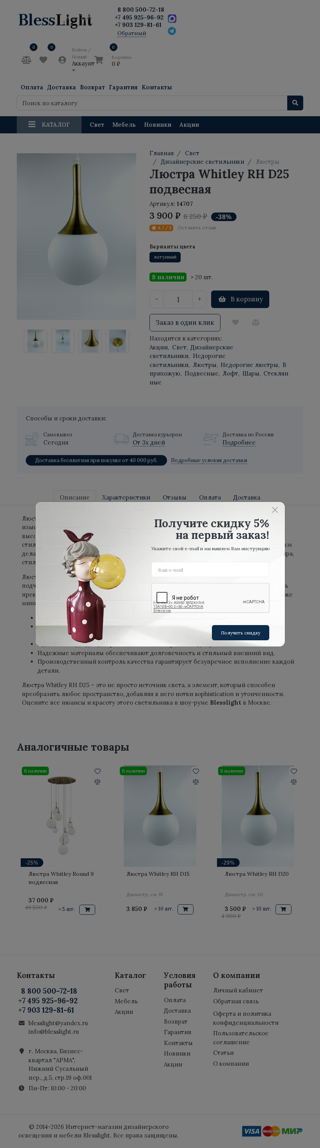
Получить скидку (240, 633)
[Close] (275, 510)
